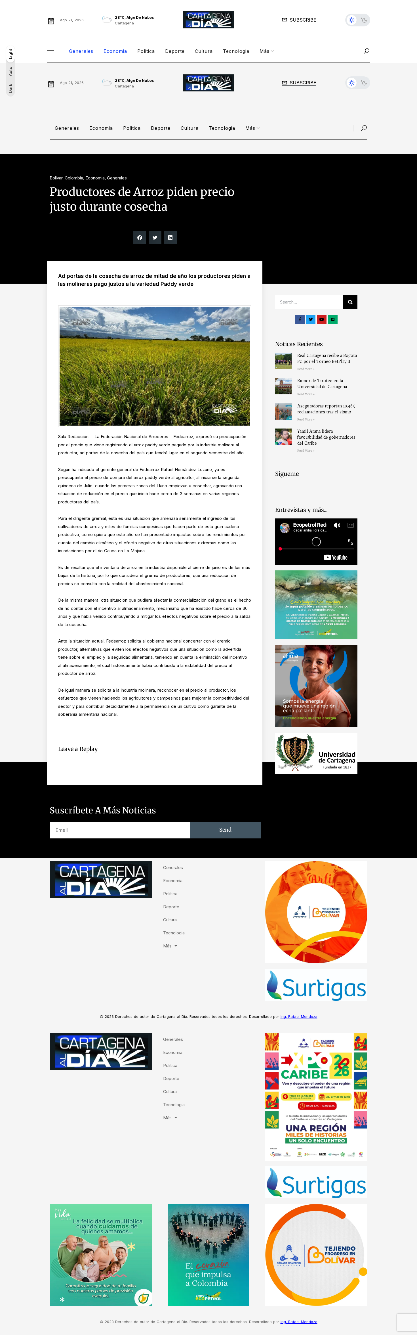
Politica (146, 51)
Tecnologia (236, 51)
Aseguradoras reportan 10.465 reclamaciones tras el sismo (326, 409)
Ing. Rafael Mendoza (299, 1016)
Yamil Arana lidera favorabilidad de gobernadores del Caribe (326, 437)
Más (264, 51)
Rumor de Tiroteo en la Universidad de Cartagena (322, 384)
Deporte (175, 51)
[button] (139, 237)
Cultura (204, 51)
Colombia (74, 178)
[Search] (350, 302)
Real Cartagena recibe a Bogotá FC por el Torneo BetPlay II (327, 358)
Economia (115, 51)
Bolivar (56, 178)
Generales (81, 51)
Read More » (306, 369)
